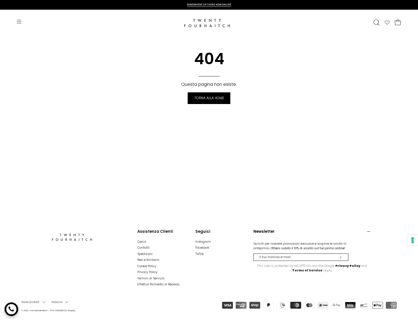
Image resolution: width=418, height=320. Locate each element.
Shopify (71, 310)
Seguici (202, 231)
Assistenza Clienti (155, 231)
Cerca (141, 242)
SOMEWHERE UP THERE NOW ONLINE (209, 4)
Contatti (143, 248)
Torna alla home (209, 97)
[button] (376, 22)
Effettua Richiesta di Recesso (158, 284)
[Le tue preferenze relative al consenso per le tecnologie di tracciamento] (412, 240)
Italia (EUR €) (30, 302)
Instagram (203, 242)
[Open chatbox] (11, 309)
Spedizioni (145, 254)
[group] (209, 4)
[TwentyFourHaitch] (209, 22)
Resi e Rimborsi (148, 260)
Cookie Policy (146, 266)
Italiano (56, 302)
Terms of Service (307, 270)
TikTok (199, 254)
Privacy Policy (147, 272)
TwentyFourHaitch (38, 310)
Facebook (202, 248)
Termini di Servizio (150, 278)
